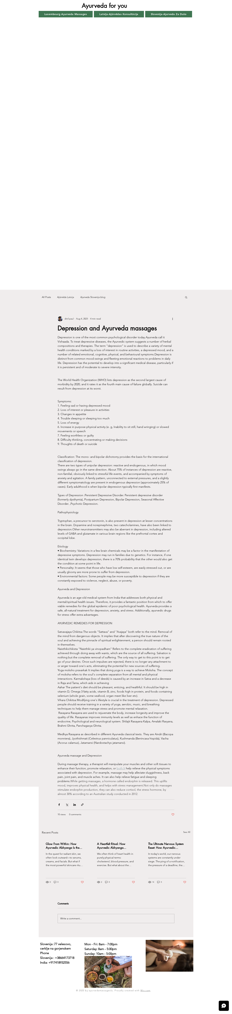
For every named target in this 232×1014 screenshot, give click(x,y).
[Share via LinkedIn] (74, 804)
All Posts (46, 297)
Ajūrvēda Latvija (65, 297)
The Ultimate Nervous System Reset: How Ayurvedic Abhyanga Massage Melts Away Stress (166, 845)
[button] (186, 297)
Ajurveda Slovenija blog (92, 297)
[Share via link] (82, 804)
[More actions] (172, 319)
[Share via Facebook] (59, 804)
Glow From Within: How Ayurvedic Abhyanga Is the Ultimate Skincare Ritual (62, 845)
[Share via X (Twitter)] (66, 804)
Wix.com (145, 990)
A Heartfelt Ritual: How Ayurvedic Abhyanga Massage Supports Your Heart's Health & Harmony (116, 845)
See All (186, 832)
